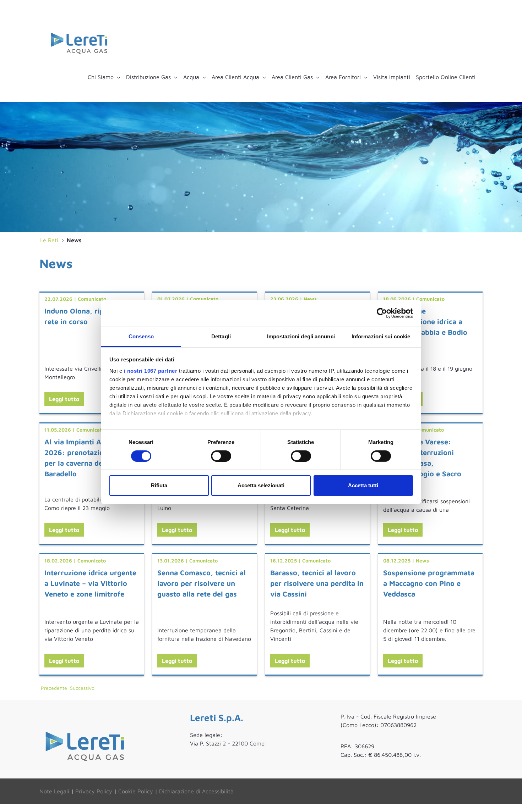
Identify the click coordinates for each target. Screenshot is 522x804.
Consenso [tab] (141, 336)
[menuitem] (104, 77)
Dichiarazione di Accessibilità (196, 791)
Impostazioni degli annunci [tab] (301, 336)
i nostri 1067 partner (151, 370)
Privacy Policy (93, 791)
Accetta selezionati (261, 485)
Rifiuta (159, 485)
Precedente (54, 688)
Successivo (82, 688)
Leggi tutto (64, 399)
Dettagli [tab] (221, 336)
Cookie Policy (135, 791)
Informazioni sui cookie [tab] (381, 336)
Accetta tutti (363, 485)
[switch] (221, 456)
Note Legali (54, 791)
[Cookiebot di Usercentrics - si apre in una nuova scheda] (382, 313)
